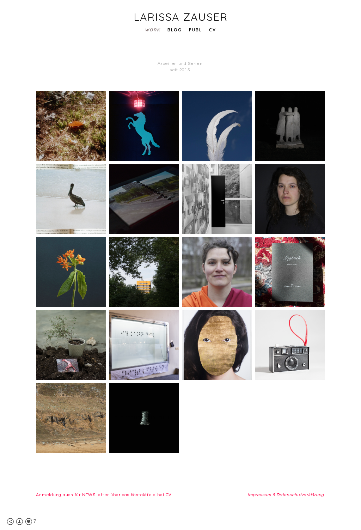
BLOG (174, 29)
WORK (152, 29)
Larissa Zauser (181, 17)
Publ (195, 29)
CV (212, 29)
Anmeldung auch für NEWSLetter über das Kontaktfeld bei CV (104, 495)
